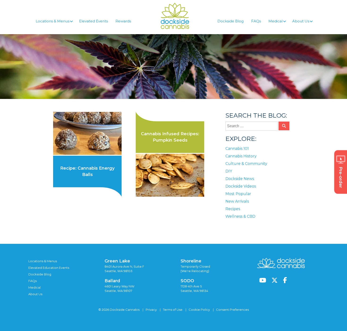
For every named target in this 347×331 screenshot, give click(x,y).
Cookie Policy (199, 309)
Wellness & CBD (240, 216)
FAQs (32, 281)
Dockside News (239, 178)
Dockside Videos (240, 186)
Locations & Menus (42, 261)
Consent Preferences (232, 309)
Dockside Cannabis (175, 16)
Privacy (151, 309)
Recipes (232, 209)
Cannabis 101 (237, 148)
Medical (34, 287)
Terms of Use (172, 309)
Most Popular (238, 194)
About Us (35, 294)
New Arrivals (237, 201)
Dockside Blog (39, 274)
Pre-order (340, 177)
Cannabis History (241, 156)
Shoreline (191, 261)
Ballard (112, 280)
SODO (187, 280)
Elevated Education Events (48, 268)
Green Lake (117, 261)
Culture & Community (246, 163)
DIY (228, 171)
